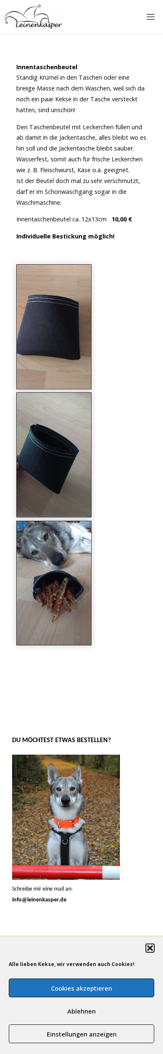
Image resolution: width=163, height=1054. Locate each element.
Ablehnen (81, 1011)
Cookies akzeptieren (81, 988)
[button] (150, 948)
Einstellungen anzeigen (82, 1034)
